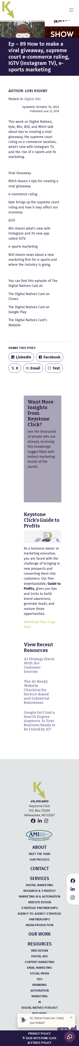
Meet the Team (39, 854)
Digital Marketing (39, 885)
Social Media (39, 973)
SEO (39, 979)
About (39, 847)
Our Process (40, 859)
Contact (39, 868)
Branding (39, 985)
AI (39, 1002)
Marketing (39, 996)
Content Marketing (39, 962)
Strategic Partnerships (39, 908)
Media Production (39, 925)
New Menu (39, 1013)
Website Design (39, 902)
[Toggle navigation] (71, 10)
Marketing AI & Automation (39, 896)
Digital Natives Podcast (39, 1007)
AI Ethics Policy (39, 1042)
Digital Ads (32, 99)
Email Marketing (39, 967)
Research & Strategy (39, 891)
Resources (40, 944)
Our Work (39, 934)
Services (39, 878)
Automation (39, 990)
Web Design (39, 950)
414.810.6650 (40, 801)
